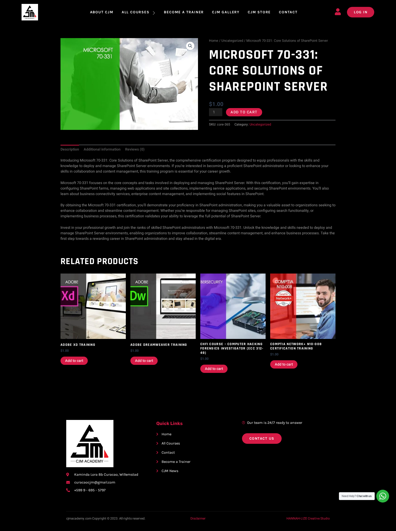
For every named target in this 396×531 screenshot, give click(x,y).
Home (213, 40)
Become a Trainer (184, 12)
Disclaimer (198, 518)
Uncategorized (232, 40)
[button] (190, 46)
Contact (288, 12)
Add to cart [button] (74, 360)
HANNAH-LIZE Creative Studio (308, 518)
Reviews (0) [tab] (135, 149)
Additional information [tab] (102, 149)
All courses (135, 12)
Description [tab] (69, 149)
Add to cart (244, 112)
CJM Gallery (225, 12)
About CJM (101, 12)
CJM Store (259, 12)
